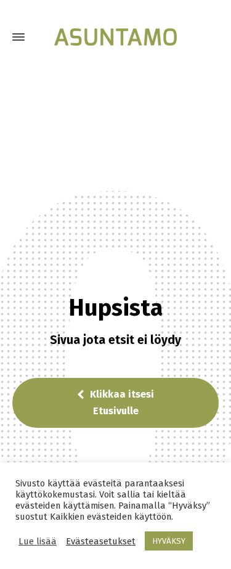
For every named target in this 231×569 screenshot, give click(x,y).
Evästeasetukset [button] (101, 541)
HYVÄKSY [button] (168, 541)
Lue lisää (37, 541)
